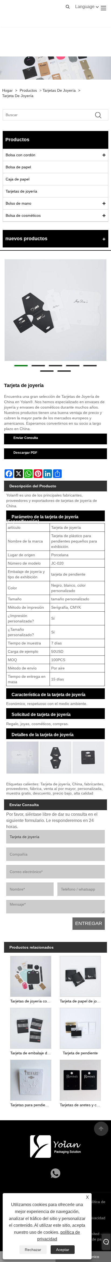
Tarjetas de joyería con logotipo (31, 1001)
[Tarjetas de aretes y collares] (80, 1079)
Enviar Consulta (25, 438)
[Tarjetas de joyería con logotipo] (31, 975)
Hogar (7, 90)
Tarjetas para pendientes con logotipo (31, 1105)
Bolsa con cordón (20, 155)
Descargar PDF (25, 453)
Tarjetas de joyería (59, 90)
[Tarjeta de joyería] (55, 310)
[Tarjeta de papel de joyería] (80, 975)
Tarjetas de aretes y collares (81, 1105)
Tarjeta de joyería (17, 96)
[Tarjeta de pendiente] (80, 1026)
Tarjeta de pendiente (80, 1053)
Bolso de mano (18, 203)
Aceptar (62, 1249)
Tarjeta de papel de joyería (81, 1001)
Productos (28, 90)
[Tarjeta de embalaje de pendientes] (31, 1026)
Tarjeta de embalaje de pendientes (31, 1053)
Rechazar (33, 1249)
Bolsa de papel (18, 167)
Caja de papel (17, 179)
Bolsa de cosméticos (23, 215)
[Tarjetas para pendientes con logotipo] (31, 1079)
